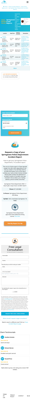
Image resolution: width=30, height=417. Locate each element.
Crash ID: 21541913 (4, 49)
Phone (4, 260)
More (15, 68)
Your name (5, 255)
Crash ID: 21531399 (4, 55)
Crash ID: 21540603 (4, 37)
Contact (21, 396)
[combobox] (15, 273)
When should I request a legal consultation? (15, 318)
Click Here (17, 216)
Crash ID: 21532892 (4, 62)
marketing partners (8, 299)
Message (4, 276)
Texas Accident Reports (14, 6)
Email (3, 266)
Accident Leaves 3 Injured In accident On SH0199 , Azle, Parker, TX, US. (25, 44)
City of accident (6, 271)
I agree (15, 291)
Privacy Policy (12, 395)
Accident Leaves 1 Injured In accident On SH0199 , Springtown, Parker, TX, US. (25, 39)
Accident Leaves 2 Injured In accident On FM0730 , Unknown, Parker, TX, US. (25, 57)
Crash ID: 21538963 (4, 43)
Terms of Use (11, 309)
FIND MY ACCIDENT (15, 132)
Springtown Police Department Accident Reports (18, 8)
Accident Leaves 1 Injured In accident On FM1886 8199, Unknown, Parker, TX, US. (25, 51)
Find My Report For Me (15, 223)
